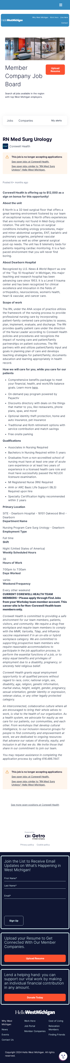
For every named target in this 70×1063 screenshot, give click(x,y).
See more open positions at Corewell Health (35, 804)
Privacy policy (27, 844)
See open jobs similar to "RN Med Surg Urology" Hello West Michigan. (33, 168)
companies (26, 120)
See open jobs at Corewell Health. (30, 161)
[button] (62, 1056)
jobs (10, 120)
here (35, 387)
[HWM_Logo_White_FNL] (12, 19)
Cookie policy (43, 844)
